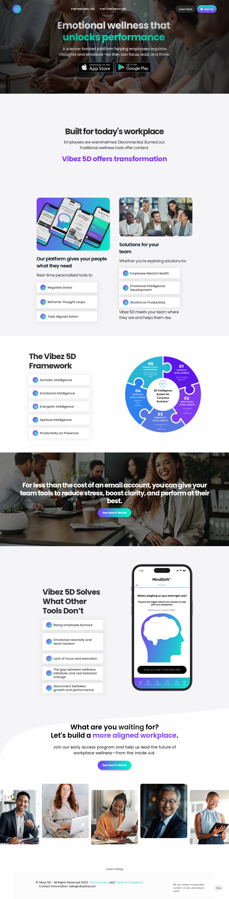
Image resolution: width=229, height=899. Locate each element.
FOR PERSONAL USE (82, 9)
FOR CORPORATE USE (113, 9)
